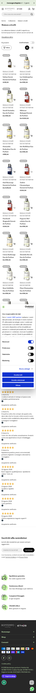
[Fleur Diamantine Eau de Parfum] (26, 272)
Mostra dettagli (24, 369)
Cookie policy (6, 664)
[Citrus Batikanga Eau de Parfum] (9, 239)
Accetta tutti (18, 375)
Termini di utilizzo (10, 557)
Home (4, 21)
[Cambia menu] (3, 9)
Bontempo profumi (14, 668)
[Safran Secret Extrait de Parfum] (9, 61)
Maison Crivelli (8, 71)
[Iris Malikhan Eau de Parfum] (26, 131)
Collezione (11, 21)
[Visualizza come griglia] (27, 47)
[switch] (31, 348)
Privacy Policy (23, 557)
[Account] (29, 9)
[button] (2, 3)
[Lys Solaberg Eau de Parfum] (26, 61)
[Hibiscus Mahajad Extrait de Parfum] (26, 95)
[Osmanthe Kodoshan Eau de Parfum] (9, 131)
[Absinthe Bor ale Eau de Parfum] (26, 239)
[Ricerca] (31, 14)
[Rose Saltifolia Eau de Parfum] (9, 272)
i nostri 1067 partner (14, 317)
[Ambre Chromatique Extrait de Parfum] (26, 167)
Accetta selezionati (18, 380)
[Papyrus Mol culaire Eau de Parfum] (26, 203)
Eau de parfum (25, 74)
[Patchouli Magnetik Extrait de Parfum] (9, 203)
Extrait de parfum (9, 74)
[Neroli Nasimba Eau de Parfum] (9, 95)
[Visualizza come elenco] (32, 47)
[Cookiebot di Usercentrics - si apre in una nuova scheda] (25, 307)
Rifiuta (18, 385)
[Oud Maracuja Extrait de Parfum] (9, 167)
